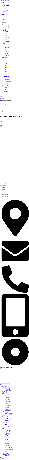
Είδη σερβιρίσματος (7, 51)
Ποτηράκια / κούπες (7, 87)
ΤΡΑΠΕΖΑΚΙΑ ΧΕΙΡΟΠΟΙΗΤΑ (9, 414)
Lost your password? (2, 104)
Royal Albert (6, 53)
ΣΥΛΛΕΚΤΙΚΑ (3, 11)
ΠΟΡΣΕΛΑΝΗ (5, 52)
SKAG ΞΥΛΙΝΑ (7, 445)
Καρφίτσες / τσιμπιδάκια (7, 64)
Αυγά (5, 23)
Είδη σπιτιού (4, 45)
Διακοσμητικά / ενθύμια (7, 79)
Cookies (2, 458)
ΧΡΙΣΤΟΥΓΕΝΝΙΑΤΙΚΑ (8, 390)
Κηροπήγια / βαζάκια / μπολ (8, 27)
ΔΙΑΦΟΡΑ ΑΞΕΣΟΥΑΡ (9, 431)
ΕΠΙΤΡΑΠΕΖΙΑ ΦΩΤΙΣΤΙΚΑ (5, 92)
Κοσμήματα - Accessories (6, 59)
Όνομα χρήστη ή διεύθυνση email (5, 100)
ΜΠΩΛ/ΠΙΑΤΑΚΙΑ (7, 407)
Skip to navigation (2, 0)
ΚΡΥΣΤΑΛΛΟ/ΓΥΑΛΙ (6, 406)
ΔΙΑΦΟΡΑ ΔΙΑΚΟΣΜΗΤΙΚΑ (8, 397)
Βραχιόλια (6, 62)
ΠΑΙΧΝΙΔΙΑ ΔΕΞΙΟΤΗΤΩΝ (8, 447)
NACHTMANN (7, 420)
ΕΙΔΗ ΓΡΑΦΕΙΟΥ (5, 392)
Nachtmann (6, 50)
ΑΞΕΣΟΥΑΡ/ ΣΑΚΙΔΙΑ (7, 443)
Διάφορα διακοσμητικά (7, 25)
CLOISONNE (5, 22)
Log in (1, 103)
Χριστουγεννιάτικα (7, 9)
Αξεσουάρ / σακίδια (7, 78)
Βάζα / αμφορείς (6, 36)
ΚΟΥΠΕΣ (7, 424)
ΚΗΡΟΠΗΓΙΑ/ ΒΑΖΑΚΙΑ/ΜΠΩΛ (9, 399)
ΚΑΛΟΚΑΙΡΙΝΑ (7, 404)
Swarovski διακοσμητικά (6, 5)
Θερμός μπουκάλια (7, 47)
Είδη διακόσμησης (5, 20)
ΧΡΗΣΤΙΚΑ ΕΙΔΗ (5, 85)
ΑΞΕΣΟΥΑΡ (3, 60)
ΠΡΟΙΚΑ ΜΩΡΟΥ (5, 83)
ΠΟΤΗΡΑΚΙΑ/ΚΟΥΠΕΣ (8, 452)
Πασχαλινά (6, 33)
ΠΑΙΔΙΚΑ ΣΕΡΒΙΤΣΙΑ (7, 451)
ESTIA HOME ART (5, 46)
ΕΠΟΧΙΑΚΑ (4, 30)
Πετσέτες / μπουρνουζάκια (8, 84)
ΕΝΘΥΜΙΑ (6, 398)
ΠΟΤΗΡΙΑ (6, 421)
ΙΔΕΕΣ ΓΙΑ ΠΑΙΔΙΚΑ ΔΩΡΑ (6, 442)
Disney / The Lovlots (7, 8)
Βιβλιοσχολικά (4, 14)
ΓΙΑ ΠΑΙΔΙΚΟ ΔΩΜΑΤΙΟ (5, 91)
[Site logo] (1, 96)
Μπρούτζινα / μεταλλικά (7, 29)
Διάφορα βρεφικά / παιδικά (8, 81)
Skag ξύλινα (6, 80)
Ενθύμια (6, 26)
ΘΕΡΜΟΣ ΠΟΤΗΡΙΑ (7, 417)
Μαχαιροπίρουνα (7, 56)
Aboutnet (12, 367)
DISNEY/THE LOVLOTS (8, 388)
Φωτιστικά (4, 89)
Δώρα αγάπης (6, 31)
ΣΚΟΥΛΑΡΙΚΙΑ (8, 433)
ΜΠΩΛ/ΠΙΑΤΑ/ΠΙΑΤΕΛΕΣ (9, 425)
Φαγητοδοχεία (6, 49)
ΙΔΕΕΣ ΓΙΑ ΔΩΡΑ (5, 393)
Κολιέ (5, 65)
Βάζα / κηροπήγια (7, 34)
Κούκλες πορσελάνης (7, 41)
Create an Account (4, 99)
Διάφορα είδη (6, 28)
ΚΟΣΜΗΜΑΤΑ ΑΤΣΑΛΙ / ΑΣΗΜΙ (7, 66)
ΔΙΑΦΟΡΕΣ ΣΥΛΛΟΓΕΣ (6, 387)
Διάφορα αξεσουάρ (7, 68)
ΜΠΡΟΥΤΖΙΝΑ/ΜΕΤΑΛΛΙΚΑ (8, 401)
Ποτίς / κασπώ (6, 38)
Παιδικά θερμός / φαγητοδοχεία (8, 86)
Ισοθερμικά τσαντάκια (7, 48)
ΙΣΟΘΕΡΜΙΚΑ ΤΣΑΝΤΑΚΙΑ (8, 418)
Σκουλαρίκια (6, 74)
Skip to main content (6, 0)
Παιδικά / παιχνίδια (5, 76)
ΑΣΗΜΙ (4, 24)
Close (0, 384)
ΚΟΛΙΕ (7, 432)
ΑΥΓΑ (5, 395)
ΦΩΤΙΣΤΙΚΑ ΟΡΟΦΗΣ (4, 95)
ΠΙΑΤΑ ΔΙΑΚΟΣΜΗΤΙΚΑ (8, 410)
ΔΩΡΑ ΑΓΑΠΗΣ (7, 403)
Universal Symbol (7, 10)
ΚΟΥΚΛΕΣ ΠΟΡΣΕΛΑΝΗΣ (8, 413)
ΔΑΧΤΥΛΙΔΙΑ (8, 430)
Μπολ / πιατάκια (6, 35)
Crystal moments (7, 7)
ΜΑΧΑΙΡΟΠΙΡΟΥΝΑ (9, 427)
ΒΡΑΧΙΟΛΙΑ (6, 434)
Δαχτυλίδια (6, 63)
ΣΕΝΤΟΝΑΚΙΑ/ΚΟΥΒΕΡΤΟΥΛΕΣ (9, 449)
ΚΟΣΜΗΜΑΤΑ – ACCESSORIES (7, 428)
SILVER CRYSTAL (7, 389)
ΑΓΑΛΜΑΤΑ (6, 412)
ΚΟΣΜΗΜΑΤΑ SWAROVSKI (8, 429)
